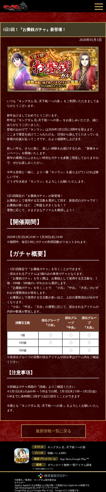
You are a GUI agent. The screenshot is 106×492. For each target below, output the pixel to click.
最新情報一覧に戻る (53, 431)
